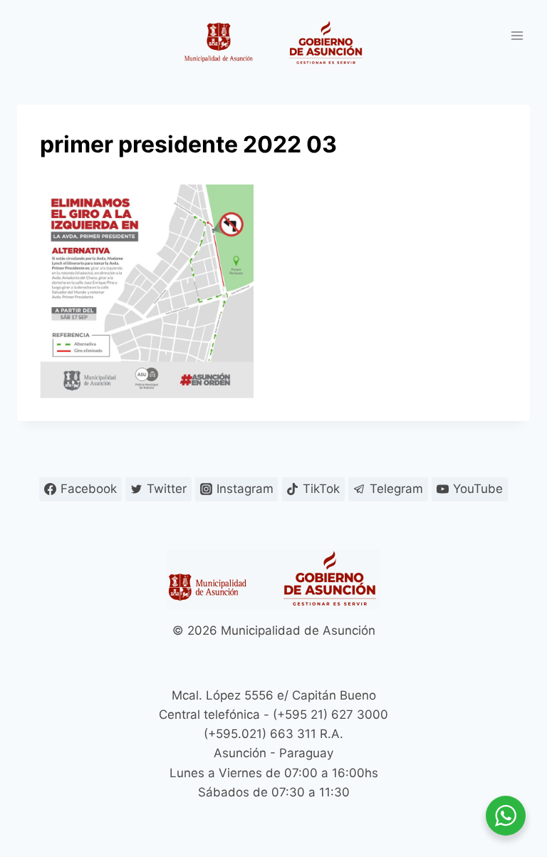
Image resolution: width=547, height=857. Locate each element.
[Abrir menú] (517, 35)
